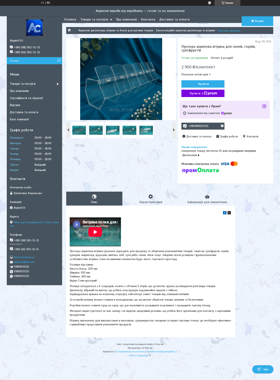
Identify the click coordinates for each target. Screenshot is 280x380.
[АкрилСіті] (34, 27)
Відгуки (15, 105)
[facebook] (225, 213)
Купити (203, 84)
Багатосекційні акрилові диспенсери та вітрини (185, 30)
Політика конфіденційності (161, 351)
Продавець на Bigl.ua (140, 347)
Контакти (148, 19)
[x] (229, 213)
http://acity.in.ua (24, 257)
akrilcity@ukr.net (24, 262)
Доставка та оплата (174, 19)
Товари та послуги (94, 19)
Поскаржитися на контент (130, 351)
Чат (266, 369)
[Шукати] (58, 60)
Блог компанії (19, 119)
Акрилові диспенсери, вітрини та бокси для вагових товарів (116, 30)
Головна (70, 19)
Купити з (196, 93)
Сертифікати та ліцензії (26, 98)
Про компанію (126, 19)
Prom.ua (159, 344)
